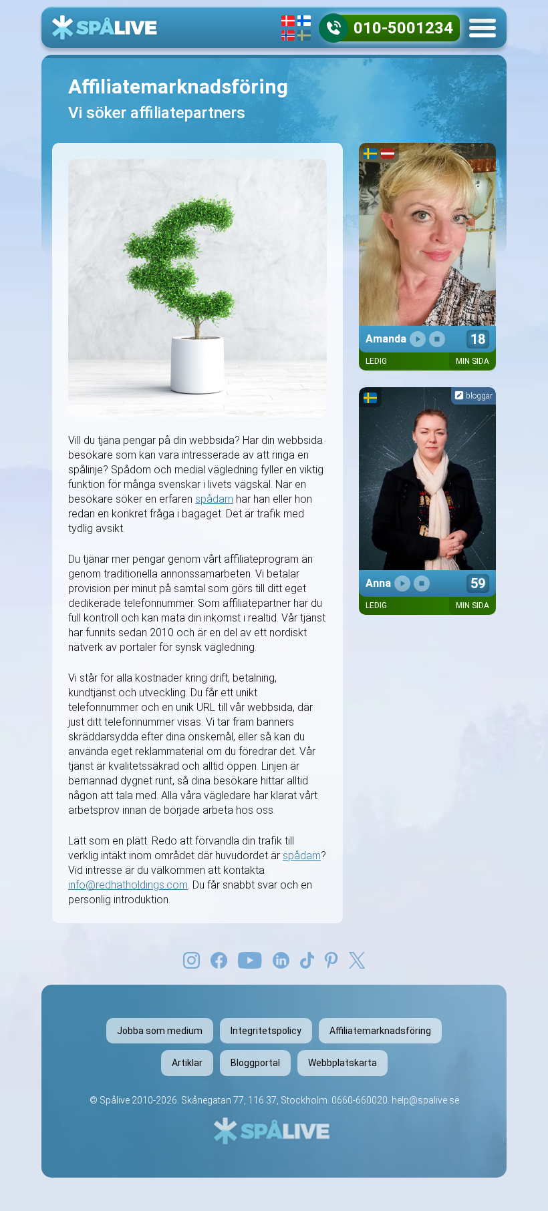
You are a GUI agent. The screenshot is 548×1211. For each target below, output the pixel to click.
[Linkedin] (281, 959)
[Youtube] (250, 959)
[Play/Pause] (418, 339)
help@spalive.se (425, 1100)
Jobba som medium (159, 1030)
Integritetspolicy (266, 1030)
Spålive (115, 1100)
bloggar (478, 396)
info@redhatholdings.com (128, 885)
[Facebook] (219, 959)
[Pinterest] (331, 959)
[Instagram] (191, 959)
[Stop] (437, 339)
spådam (214, 499)
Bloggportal (255, 1062)
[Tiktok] (307, 959)
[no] (288, 35)
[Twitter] (357, 959)
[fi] (304, 20)
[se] (304, 35)
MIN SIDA (472, 361)
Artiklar (187, 1062)
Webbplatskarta (342, 1062)
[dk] (288, 20)
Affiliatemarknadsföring (380, 1030)
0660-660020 (359, 1100)
